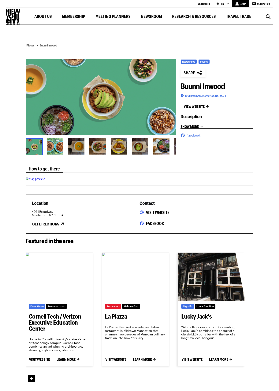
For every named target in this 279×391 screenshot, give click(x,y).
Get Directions (45, 224)
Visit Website (157, 212)
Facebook (155, 223)
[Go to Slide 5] (119, 146)
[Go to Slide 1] (34, 146)
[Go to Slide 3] (76, 146)
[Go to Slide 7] (161, 146)
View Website (194, 106)
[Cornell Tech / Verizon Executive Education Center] (59, 277)
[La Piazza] (135, 277)
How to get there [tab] (44, 168)
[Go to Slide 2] (55, 146)
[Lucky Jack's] (211, 277)
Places (30, 45)
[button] (43, 17)
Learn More (66, 359)
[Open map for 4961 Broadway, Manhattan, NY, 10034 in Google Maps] (35, 179)
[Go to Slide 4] (97, 146)
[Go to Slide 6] (140, 146)
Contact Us (263, 3)
